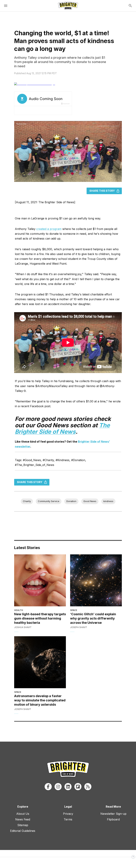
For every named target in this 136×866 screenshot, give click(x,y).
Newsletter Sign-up (113, 813)
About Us (22, 813)
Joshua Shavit (23, 627)
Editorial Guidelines (22, 831)
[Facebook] (48, 786)
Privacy (68, 813)
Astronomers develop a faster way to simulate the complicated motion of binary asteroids (40, 700)
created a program (48, 229)
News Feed (22, 819)
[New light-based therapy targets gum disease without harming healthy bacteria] (40, 580)
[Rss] (87, 786)
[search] (130, 5)
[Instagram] (58, 786)
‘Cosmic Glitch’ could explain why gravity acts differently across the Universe (93, 618)
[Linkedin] (68, 786)
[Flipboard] (77, 786)
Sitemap (22, 825)
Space (73, 610)
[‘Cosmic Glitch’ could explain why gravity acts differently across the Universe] (96, 580)
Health (18, 610)
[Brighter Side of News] (68, 5)
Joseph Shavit (78, 627)
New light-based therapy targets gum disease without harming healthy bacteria (40, 618)
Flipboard (113, 819)
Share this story (102, 190)
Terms (68, 819)
